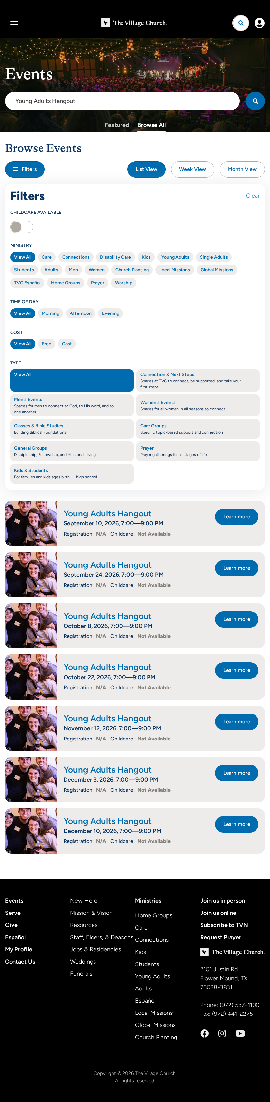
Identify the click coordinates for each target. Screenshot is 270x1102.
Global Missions (217, 270)
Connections (76, 257)
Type (15, 363)
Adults (51, 270)
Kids (146, 257)
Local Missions (174, 270)
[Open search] (241, 23)
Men (73, 270)
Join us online (218, 912)
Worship (123, 283)
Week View (192, 169)
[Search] (255, 101)
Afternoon (81, 313)
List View (146, 169)
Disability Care (115, 257)
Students (24, 270)
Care (47, 257)
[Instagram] (222, 1033)
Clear (253, 195)
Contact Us (20, 961)
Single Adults (214, 257)
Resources (83, 925)
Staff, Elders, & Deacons (101, 937)
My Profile (18, 949)
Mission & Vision (91, 912)
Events (14, 900)
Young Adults (175, 257)
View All (22, 257)
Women (97, 270)
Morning (50, 313)
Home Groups (65, 283)
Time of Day (24, 302)
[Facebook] (204, 1033)
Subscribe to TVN (224, 925)
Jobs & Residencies (95, 949)
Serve (13, 912)
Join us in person (222, 900)
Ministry (21, 245)
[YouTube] (240, 1033)
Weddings (83, 961)
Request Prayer (220, 937)
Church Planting (132, 270)
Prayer (97, 283)
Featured (117, 125)
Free (46, 344)
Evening (110, 313)
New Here (83, 900)
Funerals (81, 973)
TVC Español (27, 283)
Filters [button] (29, 169)
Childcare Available (35, 212)
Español (15, 937)
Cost (16, 332)
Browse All (151, 125)
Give (11, 925)
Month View (242, 169)
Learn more (236, 516)
